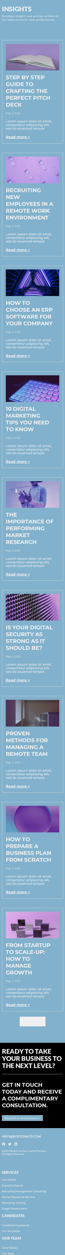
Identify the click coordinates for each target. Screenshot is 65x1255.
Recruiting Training (13, 1202)
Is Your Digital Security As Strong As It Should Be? (29, 637)
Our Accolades (11, 1230)
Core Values (9, 1247)
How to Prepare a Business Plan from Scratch (28, 849)
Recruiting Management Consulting (24, 1191)
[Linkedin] (16, 1144)
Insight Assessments (14, 1208)
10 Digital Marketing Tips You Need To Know (27, 419)
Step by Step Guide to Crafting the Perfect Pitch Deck (28, 91)
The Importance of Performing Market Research (30, 528)
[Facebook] (3, 1144)
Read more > (18, 137)
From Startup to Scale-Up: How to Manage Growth (28, 959)
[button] (33, 1021)
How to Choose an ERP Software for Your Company (29, 313)
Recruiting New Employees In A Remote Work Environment (29, 204)
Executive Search (12, 1185)
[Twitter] (9, 1144)
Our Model (9, 1179)
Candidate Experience (15, 1225)
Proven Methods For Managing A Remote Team (27, 743)
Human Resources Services (18, 1196)
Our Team (8, 1253)
